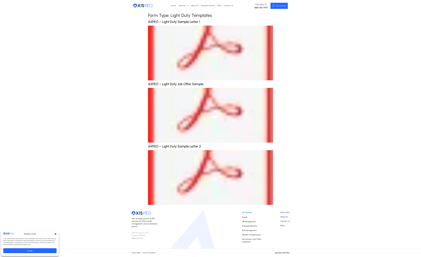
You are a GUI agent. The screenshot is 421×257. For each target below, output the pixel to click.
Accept (30, 251)
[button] (55, 234)
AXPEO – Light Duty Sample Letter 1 (174, 22)
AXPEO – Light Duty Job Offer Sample (175, 84)
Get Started (280, 6)
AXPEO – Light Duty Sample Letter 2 (174, 146)
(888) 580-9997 (261, 7)
